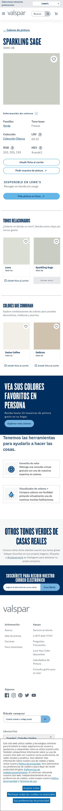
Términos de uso (28, 781)
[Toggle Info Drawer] (36, 113)
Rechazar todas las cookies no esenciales (31, 794)
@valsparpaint (15, 557)
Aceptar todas (31, 788)
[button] (3, 13)
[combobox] (38, 13)
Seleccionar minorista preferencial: (12, 3)
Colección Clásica (14, 138)
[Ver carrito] (56, 14)
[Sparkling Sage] (53, 59)
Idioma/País (10, 731)
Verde (6, 125)
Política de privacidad (30, 763)
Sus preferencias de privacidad (31, 800)
